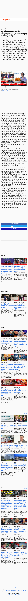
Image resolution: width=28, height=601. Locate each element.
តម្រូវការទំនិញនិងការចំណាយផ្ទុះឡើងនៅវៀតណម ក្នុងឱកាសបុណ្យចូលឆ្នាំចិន (20, 390)
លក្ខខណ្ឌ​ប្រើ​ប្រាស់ (24, 590)
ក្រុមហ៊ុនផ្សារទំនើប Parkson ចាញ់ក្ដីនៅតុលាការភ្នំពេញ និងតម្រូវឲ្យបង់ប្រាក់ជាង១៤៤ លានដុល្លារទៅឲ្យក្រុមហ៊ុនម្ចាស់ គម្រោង (7, 467)
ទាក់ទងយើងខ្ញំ (13, 590)
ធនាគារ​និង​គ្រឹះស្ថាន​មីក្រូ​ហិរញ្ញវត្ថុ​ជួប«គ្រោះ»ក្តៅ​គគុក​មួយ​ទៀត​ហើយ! (7, 426)
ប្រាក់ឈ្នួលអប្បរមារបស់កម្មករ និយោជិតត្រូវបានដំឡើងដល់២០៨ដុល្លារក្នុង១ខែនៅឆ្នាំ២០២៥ (20, 268)
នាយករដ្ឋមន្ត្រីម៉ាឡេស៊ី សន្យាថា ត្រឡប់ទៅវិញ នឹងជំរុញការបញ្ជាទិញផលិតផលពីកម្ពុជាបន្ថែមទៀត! (20, 306)
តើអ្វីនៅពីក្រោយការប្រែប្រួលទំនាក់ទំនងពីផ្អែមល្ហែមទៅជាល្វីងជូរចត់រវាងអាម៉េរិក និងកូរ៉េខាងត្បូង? (20, 530)
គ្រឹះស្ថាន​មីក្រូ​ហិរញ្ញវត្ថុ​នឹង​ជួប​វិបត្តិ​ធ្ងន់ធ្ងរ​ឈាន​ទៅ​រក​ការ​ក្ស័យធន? (7, 446)
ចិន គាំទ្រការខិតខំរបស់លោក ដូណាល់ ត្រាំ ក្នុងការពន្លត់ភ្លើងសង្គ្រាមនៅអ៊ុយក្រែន (6, 341)
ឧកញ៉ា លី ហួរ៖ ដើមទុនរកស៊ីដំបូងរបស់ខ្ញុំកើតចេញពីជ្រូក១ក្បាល (20, 446)
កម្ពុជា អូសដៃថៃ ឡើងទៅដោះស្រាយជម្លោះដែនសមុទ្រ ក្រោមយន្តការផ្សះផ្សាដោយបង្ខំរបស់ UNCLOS (20, 366)
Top (15, 588)
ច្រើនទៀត (25, 413)
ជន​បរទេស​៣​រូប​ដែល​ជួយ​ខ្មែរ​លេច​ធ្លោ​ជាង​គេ (20, 426)
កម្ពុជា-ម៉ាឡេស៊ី (5, 90)
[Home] (7, 20)
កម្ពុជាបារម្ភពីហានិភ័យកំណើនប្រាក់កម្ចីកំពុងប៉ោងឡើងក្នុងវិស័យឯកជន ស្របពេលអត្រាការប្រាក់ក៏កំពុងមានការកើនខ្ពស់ (20, 343)
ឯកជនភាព (18, 590)
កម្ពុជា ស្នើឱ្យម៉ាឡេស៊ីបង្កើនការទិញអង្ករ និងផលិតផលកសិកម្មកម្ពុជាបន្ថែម (7, 305)
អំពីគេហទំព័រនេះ (7, 590)
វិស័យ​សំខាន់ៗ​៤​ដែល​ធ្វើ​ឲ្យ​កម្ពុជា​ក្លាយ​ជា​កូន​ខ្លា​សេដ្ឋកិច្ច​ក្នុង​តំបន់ (20, 465)
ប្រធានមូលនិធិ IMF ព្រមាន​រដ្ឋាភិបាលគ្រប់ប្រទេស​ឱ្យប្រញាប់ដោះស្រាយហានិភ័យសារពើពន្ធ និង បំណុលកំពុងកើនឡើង (7, 554)
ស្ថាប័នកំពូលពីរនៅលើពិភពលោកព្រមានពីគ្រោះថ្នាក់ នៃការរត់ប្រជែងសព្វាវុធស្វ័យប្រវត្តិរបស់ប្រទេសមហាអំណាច (7, 530)
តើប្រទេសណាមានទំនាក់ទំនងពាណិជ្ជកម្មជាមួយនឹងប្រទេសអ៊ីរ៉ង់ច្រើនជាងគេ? (20, 554)
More (25, 292)
